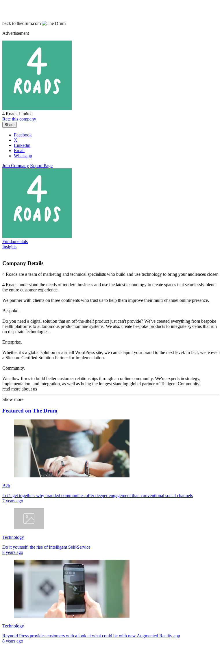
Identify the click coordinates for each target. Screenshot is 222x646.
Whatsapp (23, 155)
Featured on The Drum (30, 411)
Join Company (15, 165)
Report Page (41, 165)
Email (19, 150)
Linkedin (22, 145)
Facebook (23, 134)
